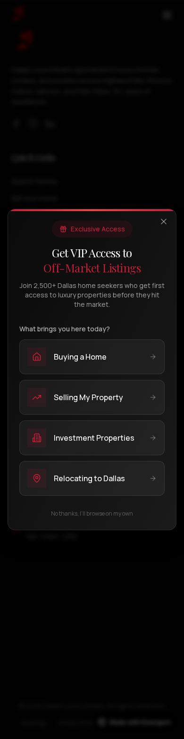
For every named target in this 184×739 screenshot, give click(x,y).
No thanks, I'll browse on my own (92, 513)
